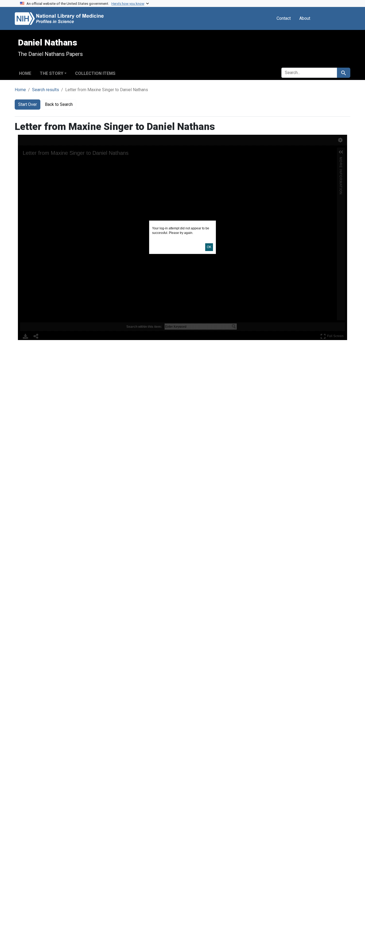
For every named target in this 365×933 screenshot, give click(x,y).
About (304, 18)
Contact (284, 18)
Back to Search (59, 104)
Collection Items (95, 73)
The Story (51, 73)
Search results (45, 89)
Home (25, 73)
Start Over (27, 104)
